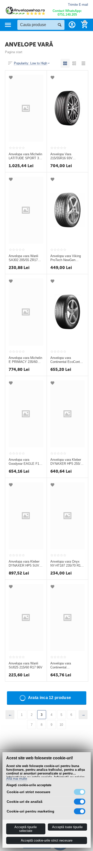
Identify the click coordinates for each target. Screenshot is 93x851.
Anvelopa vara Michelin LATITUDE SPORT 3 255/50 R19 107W (25, 156)
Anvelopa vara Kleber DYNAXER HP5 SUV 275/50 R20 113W (24, 564)
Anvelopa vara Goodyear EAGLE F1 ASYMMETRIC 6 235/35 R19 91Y (24, 462)
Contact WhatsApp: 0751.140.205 (67, 12)
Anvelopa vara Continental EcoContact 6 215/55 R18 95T (67, 360)
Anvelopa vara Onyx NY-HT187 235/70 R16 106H (66, 564)
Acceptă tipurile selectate (25, 829)
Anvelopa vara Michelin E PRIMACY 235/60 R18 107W (25, 360)
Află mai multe (16, 778)
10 (61, 725)
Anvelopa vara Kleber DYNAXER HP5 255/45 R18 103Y (67, 462)
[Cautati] (59, 25)
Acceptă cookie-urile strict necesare (46, 840)
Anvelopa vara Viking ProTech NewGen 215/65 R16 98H (65, 258)
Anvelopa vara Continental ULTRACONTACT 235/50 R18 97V (63, 665)
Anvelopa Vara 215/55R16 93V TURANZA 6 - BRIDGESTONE (62, 156)
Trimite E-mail (78, 4)
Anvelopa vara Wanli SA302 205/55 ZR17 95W (23, 258)
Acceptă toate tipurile (67, 827)
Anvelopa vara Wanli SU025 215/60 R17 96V (25, 665)
